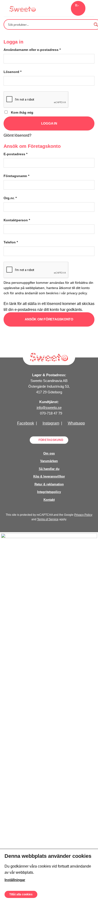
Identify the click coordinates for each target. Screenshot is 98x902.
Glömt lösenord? (17, 135)
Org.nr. (10, 198)
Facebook (25, 423)
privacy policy (77, 293)
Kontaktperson (17, 220)
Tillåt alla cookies (21, 894)
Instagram (51, 423)
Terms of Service (48, 519)
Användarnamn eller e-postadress (32, 50)
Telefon (11, 242)
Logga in (49, 123)
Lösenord (12, 72)
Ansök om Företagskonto (49, 319)
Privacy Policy (83, 514)
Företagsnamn (16, 176)
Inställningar (15, 880)
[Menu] (91, 8)
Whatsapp (76, 423)
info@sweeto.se (49, 407)
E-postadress (15, 154)
